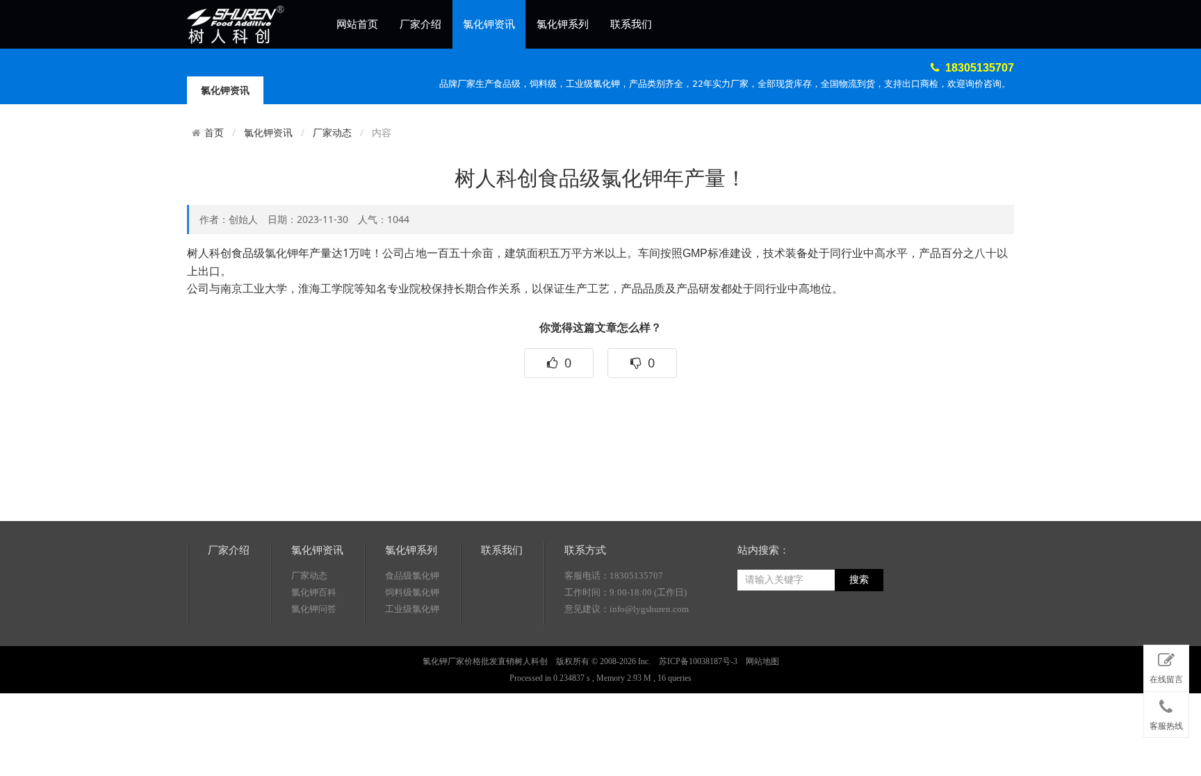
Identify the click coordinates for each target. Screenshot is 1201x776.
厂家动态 (332, 132)
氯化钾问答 (313, 609)
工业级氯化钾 (412, 609)
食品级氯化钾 (412, 575)
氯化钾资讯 (489, 24)
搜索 (859, 580)
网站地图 (762, 661)
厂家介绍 (420, 24)
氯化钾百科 (313, 592)
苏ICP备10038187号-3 (698, 661)
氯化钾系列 (563, 24)
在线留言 (1166, 679)
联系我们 (631, 24)
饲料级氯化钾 (412, 592)
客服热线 (1166, 726)
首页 (214, 133)
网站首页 (357, 24)
